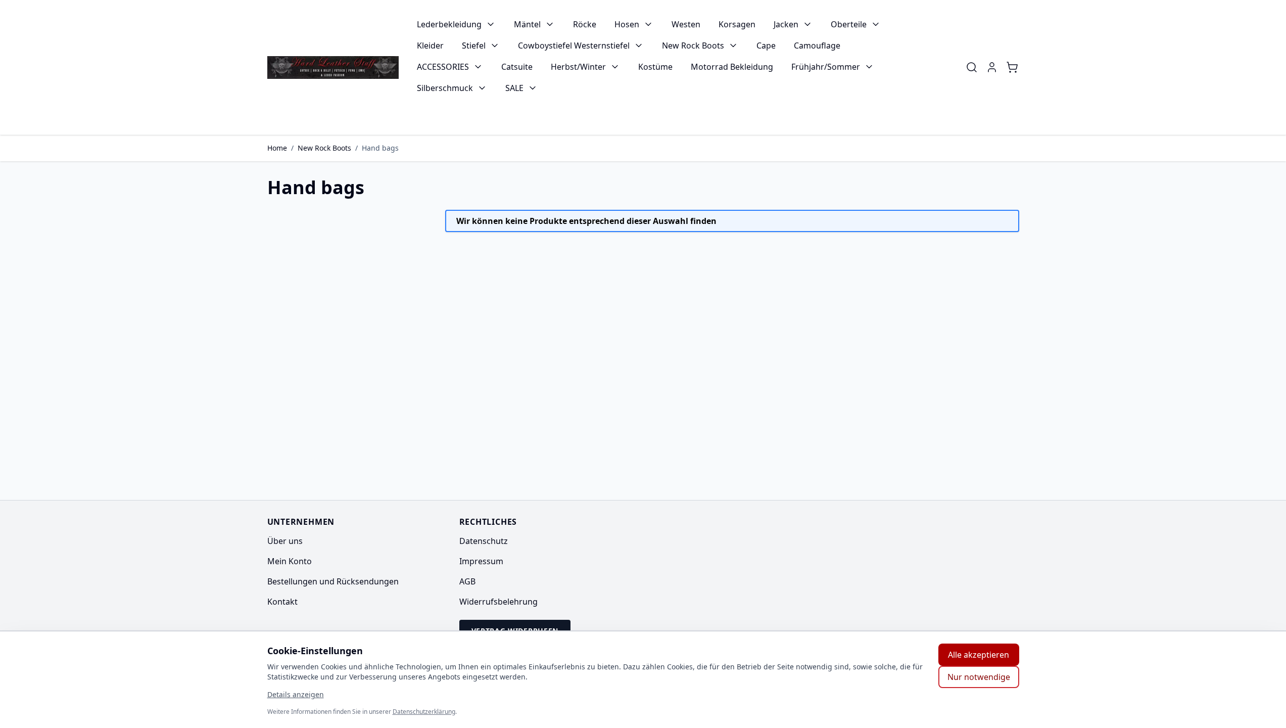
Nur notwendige (978, 676)
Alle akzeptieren (978, 654)
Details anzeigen (295, 694)
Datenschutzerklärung (424, 711)
